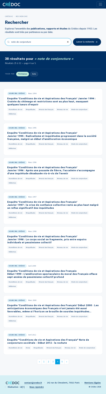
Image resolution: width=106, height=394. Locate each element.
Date (34, 74)
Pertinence (22, 74)
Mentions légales (92, 382)
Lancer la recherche (85, 41)
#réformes (12, 114)
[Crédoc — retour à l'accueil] (11, 4)
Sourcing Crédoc (17, 93)
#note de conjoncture (79, 109)
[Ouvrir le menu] (100, 4)
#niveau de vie (62, 109)
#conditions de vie (15, 109)
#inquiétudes (30, 109)
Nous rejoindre (37, 387)
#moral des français (46, 109)
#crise (28, 348)
